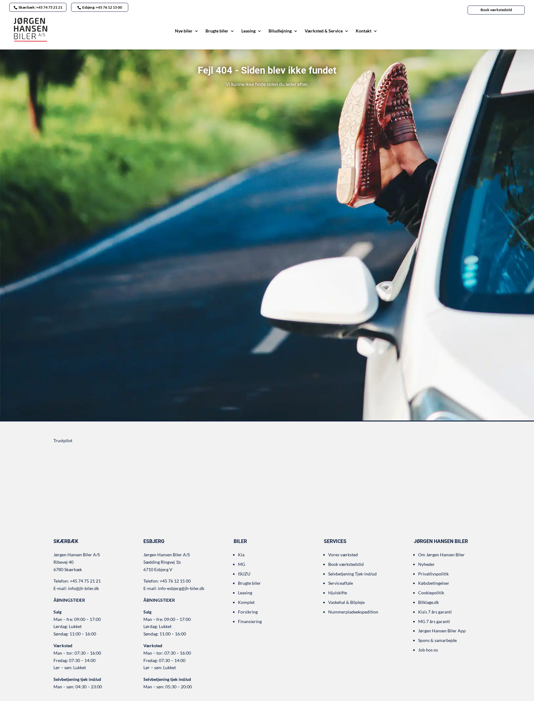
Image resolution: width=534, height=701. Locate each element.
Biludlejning (280, 31)
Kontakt (363, 31)
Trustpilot (62, 440)
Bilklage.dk (428, 602)
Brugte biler (217, 31)
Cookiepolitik (431, 592)
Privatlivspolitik (433, 573)
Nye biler (184, 31)
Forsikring (248, 611)
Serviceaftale (340, 583)
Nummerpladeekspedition (353, 611)
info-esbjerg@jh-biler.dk (181, 588)
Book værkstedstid (496, 9)
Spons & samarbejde (437, 640)
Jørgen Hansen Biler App (442, 630)
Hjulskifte (337, 592)
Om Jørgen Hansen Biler (441, 554)
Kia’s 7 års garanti (435, 611)
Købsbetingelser (433, 583)
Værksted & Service (324, 31)
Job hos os (428, 649)
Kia (241, 554)
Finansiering (250, 621)
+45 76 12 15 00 (175, 580)
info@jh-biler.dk (83, 588)
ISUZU (244, 573)
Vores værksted (343, 554)
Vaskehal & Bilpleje (346, 602)
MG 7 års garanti (434, 621)
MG (241, 564)
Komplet (246, 602)
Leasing (248, 31)
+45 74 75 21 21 (85, 580)
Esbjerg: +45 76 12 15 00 (102, 7)
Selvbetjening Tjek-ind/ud (352, 573)
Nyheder (426, 564)
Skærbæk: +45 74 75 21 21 (40, 7)
